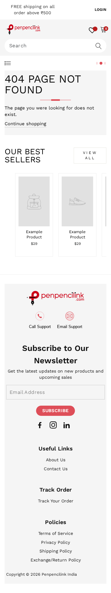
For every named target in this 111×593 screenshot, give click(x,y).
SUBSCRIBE (55, 410)
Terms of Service (55, 533)
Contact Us (56, 468)
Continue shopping (25, 123)
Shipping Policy (55, 550)
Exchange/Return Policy (56, 559)
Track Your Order (55, 500)
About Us (55, 459)
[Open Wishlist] (92, 29)
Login (100, 9)
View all (90, 155)
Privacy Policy (55, 542)
